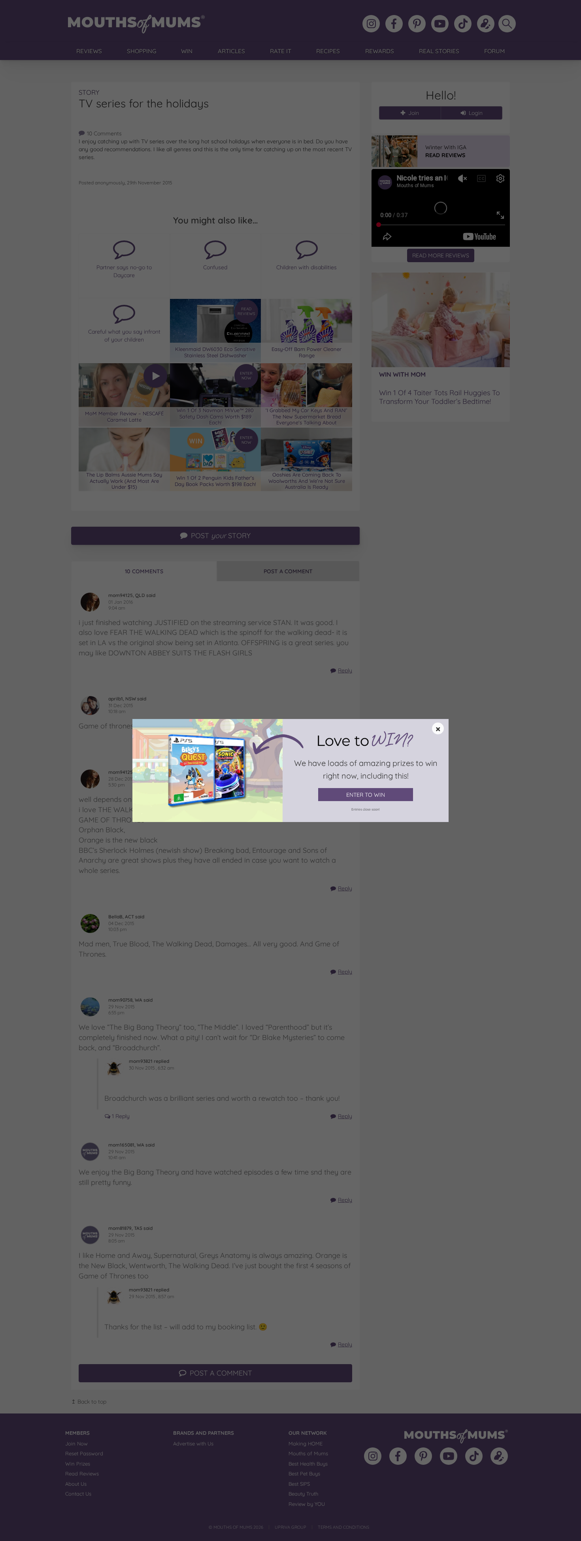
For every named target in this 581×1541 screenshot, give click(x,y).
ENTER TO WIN (365, 794)
